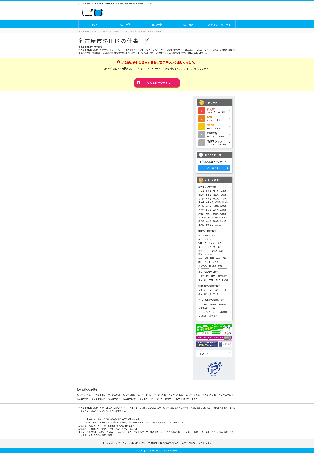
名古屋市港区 (225, 394)
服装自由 (223, 304)
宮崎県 (201, 225)
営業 (213, 235)
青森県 (208, 190)
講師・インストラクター (209, 262)
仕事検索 (188, 24)
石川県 (201, 206)
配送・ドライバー (206, 254)
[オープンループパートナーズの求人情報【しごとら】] (92, 12)
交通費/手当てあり (206, 308)
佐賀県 (208, 221)
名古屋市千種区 (84, 394)
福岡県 (201, 221)
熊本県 (223, 221)
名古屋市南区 (83, 398)
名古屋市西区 (129, 394)
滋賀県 (223, 209)
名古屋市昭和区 (176, 394)
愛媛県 (218, 217)
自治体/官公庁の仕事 (216, 110)
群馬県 (208, 198)
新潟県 (218, 202)
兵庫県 (216, 213)
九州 (221, 280)
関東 (213, 276)
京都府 (201, 213)
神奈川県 (209, 202)
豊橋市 (159, 398)
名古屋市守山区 (98, 398)
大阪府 (208, 213)
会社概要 (152, 442)
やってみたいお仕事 (215, 134)
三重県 (216, 209)
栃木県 (201, 198)
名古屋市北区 (114, 394)
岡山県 (210, 217)
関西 (206, 280)
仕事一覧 (125, 24)
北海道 (201, 190)
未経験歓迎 (213, 304)
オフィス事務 (204, 235)
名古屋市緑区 (114, 398)
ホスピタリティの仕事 (216, 142)
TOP (94, 24)
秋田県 (201, 194)
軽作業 (214, 250)
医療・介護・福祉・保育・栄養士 (213, 258)
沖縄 (226, 280)
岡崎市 (168, 398)
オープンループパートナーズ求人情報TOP (123, 442)
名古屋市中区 (160, 394)
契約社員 (207, 294)
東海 (200, 280)
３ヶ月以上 (132, 428)
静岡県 (201, 209)
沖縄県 (218, 225)
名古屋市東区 (99, 394)
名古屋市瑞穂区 (193, 394)
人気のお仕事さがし (215, 118)
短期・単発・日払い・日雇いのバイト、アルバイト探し (118, 407)
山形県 (208, 194)
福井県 (208, 206)
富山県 (225, 202)
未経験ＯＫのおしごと (216, 126)
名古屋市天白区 (146, 398)
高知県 (225, 217)
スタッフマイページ (219, 24)
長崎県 (216, 221)
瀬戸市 (186, 398)
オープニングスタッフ (208, 312)
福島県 (216, 194)
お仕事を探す (214, 168)
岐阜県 (223, 206)
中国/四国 (213, 280)
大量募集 (223, 312)
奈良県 (223, 213)
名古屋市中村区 (144, 394)
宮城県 (223, 190)
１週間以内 (94, 428)
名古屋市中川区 (209, 394)
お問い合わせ (188, 442)
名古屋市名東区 (130, 398)
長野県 (216, 206)
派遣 (200, 290)
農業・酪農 (217, 265)
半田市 (195, 398)
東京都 (201, 202)
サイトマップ (205, 442)
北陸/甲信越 (221, 276)
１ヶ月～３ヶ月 (120, 428)
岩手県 (216, 190)
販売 (220, 243)
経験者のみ (212, 315)
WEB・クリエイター (207, 243)
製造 (221, 250)
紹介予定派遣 (221, 290)
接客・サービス (214, 246)
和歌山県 (202, 217)
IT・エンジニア (205, 239)
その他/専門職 (204, 265)
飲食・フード (204, 250)
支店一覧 (157, 24)
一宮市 (177, 398)
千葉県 (223, 198)
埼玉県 (216, 198)
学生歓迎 (202, 315)
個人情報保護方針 (169, 442)
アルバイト (208, 290)
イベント (202, 246)
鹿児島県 (209, 225)
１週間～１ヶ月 (106, 428)
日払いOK (202, 304)
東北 (207, 276)
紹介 (200, 294)
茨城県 (223, 194)
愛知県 (208, 209)
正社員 (216, 294)
